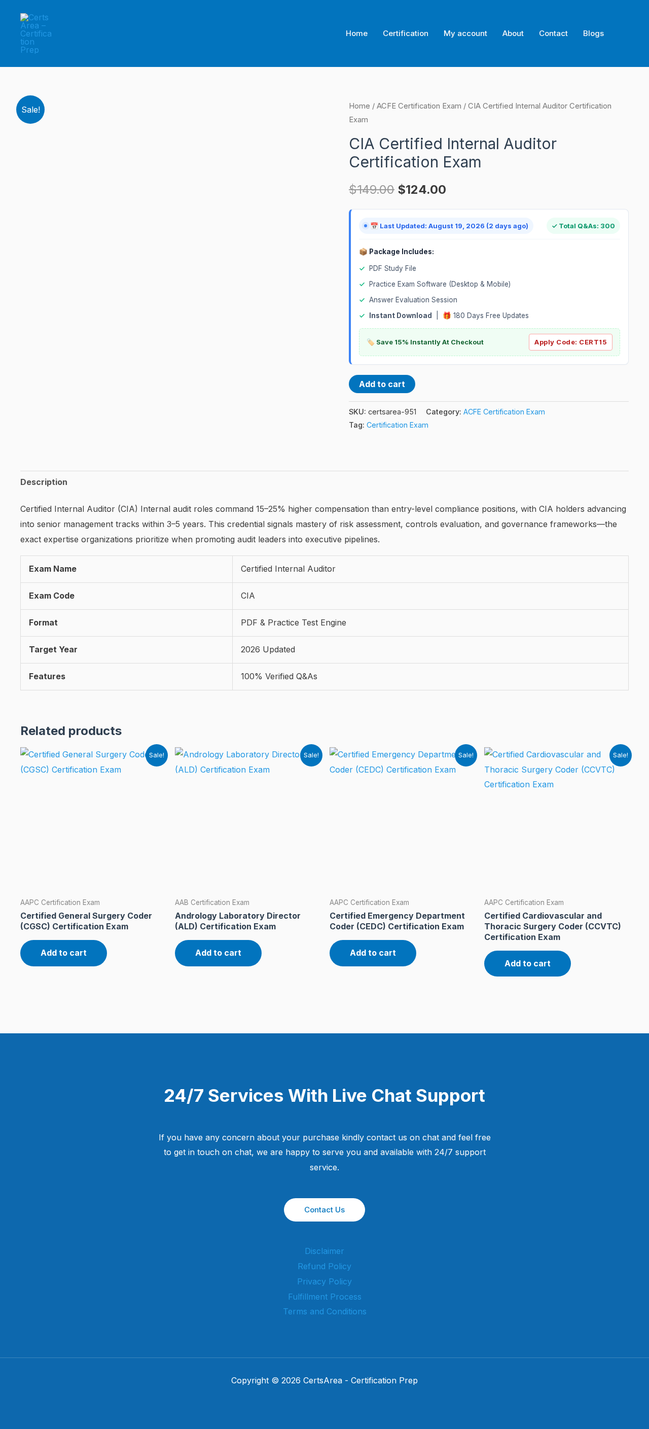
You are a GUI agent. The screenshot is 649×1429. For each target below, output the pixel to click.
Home (357, 33)
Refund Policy (324, 1266)
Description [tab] (43, 482)
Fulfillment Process (325, 1297)
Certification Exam (397, 425)
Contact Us (324, 1209)
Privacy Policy (324, 1281)
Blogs (593, 33)
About (513, 33)
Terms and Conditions (325, 1311)
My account (465, 33)
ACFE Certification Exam (419, 106)
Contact (553, 33)
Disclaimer (324, 1251)
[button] (625, 33)
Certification (405, 33)
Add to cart (382, 384)
